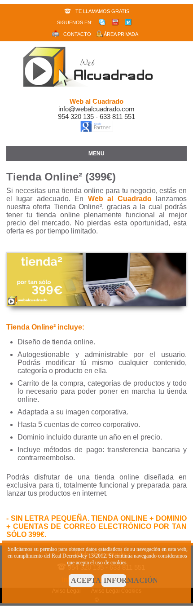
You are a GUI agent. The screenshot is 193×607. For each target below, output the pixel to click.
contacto (77, 34)
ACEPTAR (82, 580)
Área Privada (121, 34)
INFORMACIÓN (115, 580)
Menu (96, 153)
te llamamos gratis (102, 11)
